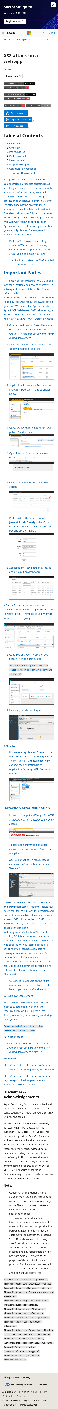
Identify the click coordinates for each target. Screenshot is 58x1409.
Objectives (15, 143)
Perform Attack (17, 156)
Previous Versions (28, 1391)
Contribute (7, 1396)
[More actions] (51, 39)
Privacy (20, 1396)
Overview (14, 147)
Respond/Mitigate (19, 164)
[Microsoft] (29, 33)
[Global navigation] (3, 33)
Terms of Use (39, 1400)
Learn (7, 39)
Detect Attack (16, 160)
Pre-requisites (17, 152)
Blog (42, 1391)
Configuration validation (23, 168)
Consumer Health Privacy (14, 1400)
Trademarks (8, 1404)
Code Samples (20, 39)
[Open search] (44, 33)
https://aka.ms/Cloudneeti (29, 989)
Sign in (52, 32)
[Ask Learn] (46, 39)
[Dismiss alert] (53, 4)
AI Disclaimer (9, 1391)
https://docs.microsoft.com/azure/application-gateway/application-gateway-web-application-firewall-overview (29, 1080)
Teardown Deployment (22, 173)
